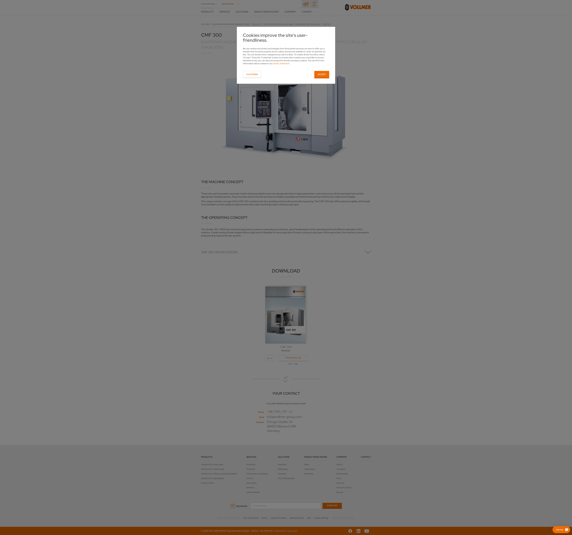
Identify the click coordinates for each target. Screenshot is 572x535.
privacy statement (281, 63)
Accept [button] (322, 74)
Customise (252, 74)
